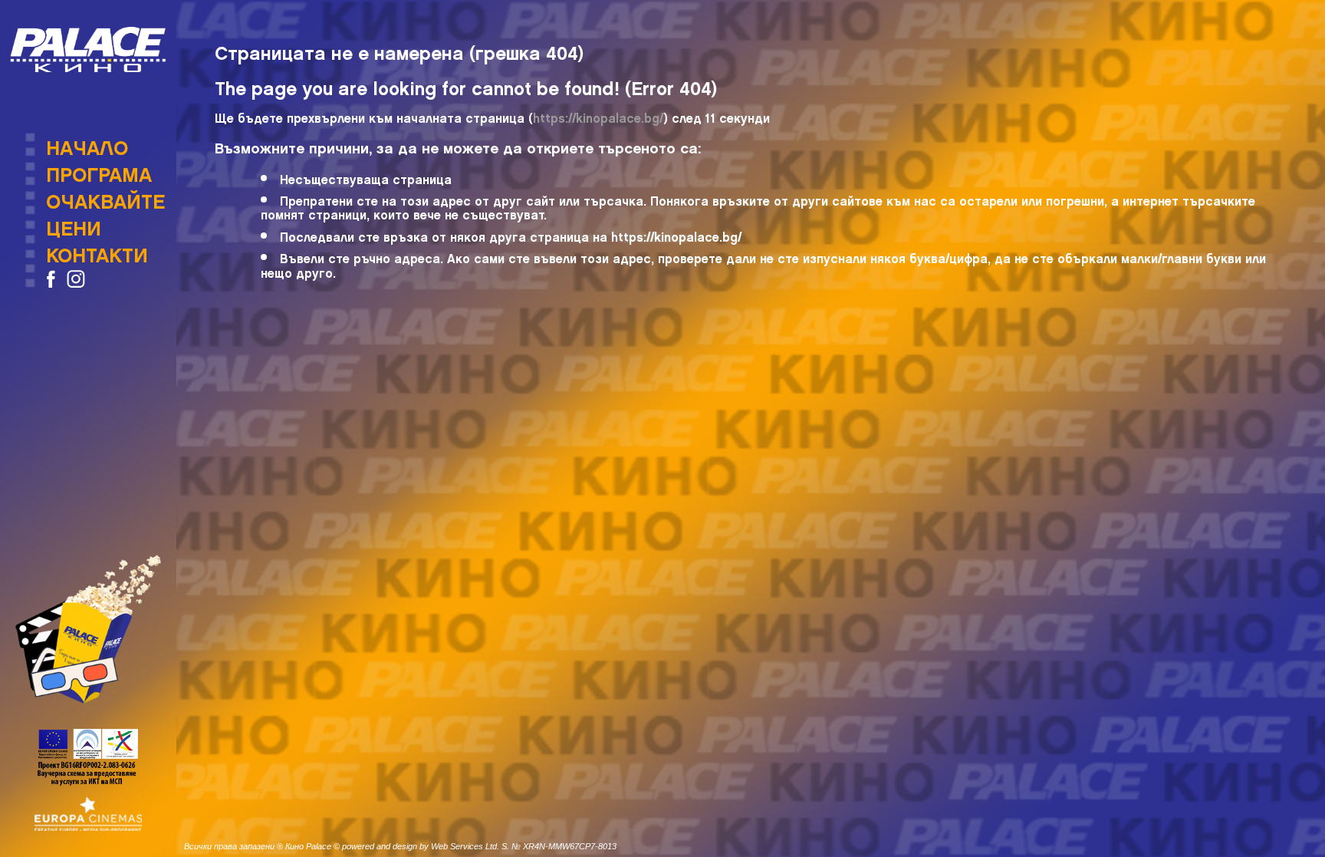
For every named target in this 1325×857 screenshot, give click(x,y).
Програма (99, 170)
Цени (73, 224)
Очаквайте (105, 197)
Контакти (97, 250)
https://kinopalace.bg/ (598, 115)
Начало (87, 143)
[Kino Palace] (88, 49)
